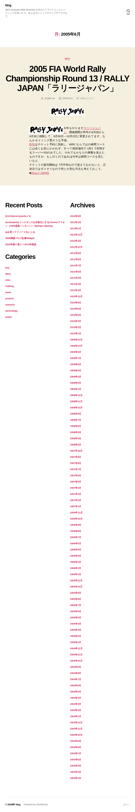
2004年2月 (75, 710)
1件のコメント (87, 98)
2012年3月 (75, 241)
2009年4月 (75, 376)
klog (8, 5)
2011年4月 (75, 284)
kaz (53, 98)
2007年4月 (75, 488)
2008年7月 (75, 420)
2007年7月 (75, 469)
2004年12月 (76, 648)
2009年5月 (75, 370)
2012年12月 (76, 234)
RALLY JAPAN (40, 172)
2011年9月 (75, 253)
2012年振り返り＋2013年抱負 (20, 244)
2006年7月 (75, 537)
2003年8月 (75, 747)
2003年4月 (75, 772)
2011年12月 (76, 247)
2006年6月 (75, 543)
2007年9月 (75, 457)
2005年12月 (76, 580)
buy (7, 267)
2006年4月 (75, 555)
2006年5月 (75, 549)
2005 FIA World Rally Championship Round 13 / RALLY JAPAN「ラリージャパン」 (67, 78)
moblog (9, 286)
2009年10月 (76, 346)
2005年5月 (75, 617)
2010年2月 (75, 327)
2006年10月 (76, 518)
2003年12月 (76, 722)
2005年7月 (75, 605)
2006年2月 (75, 568)
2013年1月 (75, 228)
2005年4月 (75, 623)
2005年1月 (75, 642)
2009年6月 (75, 364)
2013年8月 (75, 216)
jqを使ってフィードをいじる (20, 232)
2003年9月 (75, 741)
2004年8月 (75, 673)
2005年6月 (75, 611)
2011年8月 (75, 259)
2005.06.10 (67, 98)
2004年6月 (75, 685)
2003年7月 (75, 753)
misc (67, 59)
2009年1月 (75, 389)
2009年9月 (75, 352)
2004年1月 (75, 716)
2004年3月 (75, 704)
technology (11, 311)
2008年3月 (75, 438)
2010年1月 (75, 333)
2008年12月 (76, 395)
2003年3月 (75, 778)
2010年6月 (75, 302)
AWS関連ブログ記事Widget (19, 238)
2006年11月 (76, 512)
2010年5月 (75, 308)
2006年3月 (75, 562)
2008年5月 (75, 432)
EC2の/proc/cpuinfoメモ (18, 216)
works (8, 317)
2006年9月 (75, 525)
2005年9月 (75, 593)
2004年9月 (75, 667)
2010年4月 (75, 315)
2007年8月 (75, 463)
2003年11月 (76, 728)
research (10, 304)
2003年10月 (76, 735)
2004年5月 (75, 691)
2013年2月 (75, 222)
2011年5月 (75, 278)
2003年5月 (75, 765)
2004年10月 (76, 660)
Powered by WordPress (36, 804)
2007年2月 (75, 500)
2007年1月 (75, 506)
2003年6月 (75, 759)
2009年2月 (75, 383)
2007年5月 (75, 481)
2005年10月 (76, 586)
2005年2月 (75, 636)
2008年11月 (76, 401)
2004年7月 (75, 679)
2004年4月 (75, 698)
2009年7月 (75, 358)
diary (8, 274)
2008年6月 (75, 426)
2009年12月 (76, 339)
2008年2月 (75, 444)
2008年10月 (76, 407)
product (9, 298)
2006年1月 (75, 574)
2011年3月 (75, 290)
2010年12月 (76, 296)
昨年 (32, 144)
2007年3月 (75, 494)
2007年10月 (76, 450)
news (8, 292)
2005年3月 (75, 630)
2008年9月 (75, 413)
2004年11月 (76, 654)
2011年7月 (75, 265)
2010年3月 (75, 321)
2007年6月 (75, 475)
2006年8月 (75, 531)
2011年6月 (75, 271)
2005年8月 (75, 599)
